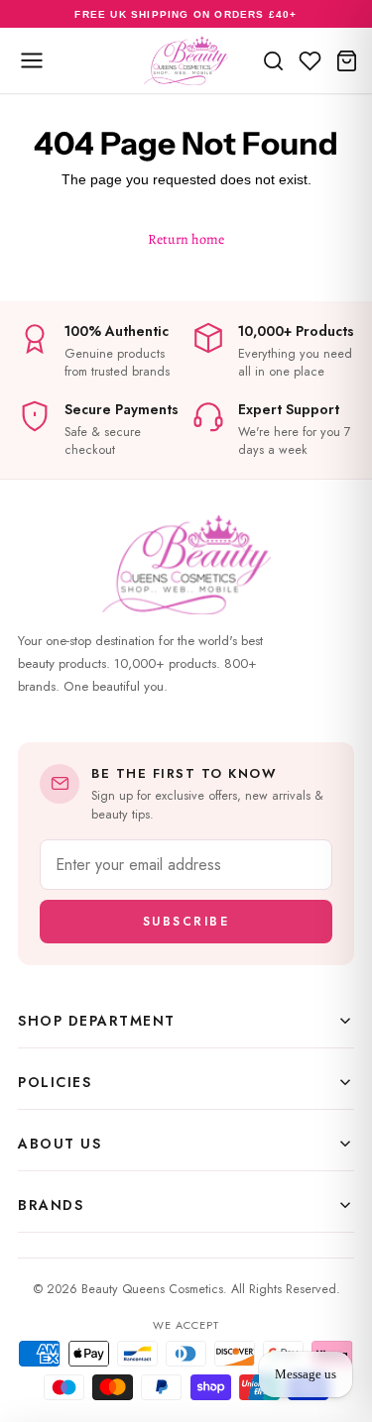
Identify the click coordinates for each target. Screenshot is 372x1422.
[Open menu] (32, 60)
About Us (59, 1143)
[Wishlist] (310, 60)
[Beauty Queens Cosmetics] (185, 60)
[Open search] (273, 60)
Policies (54, 1082)
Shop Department (97, 1021)
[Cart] (346, 60)
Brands (50, 1205)
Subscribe (186, 921)
